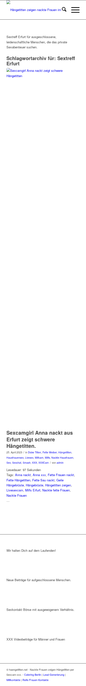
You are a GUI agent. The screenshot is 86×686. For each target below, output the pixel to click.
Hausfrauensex (15, 457)
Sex (8, 462)
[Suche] (61, 9)
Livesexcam (14, 490)
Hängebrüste (34, 485)
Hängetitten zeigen (58, 485)
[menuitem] (61, 9)
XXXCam (43, 462)
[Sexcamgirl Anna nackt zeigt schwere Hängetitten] (37, 247)
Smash (27, 462)
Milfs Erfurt (32, 490)
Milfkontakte (13, 680)
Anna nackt (23, 474)
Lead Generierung (53, 674)
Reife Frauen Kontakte (35, 680)
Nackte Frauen (16, 495)
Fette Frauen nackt (61, 474)
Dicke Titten (34, 452)
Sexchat (16, 462)
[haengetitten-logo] (35, 9)
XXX (34, 462)
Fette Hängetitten (18, 480)
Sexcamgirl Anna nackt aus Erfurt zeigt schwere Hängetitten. (39, 439)
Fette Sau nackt (43, 480)
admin (60, 462)
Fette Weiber (50, 452)
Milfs (47, 457)
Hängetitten (64, 452)
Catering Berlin (32, 674)
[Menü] (73, 9)
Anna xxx (39, 474)
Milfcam (39, 457)
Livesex (29, 457)
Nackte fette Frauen (56, 490)
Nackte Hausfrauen (62, 457)
